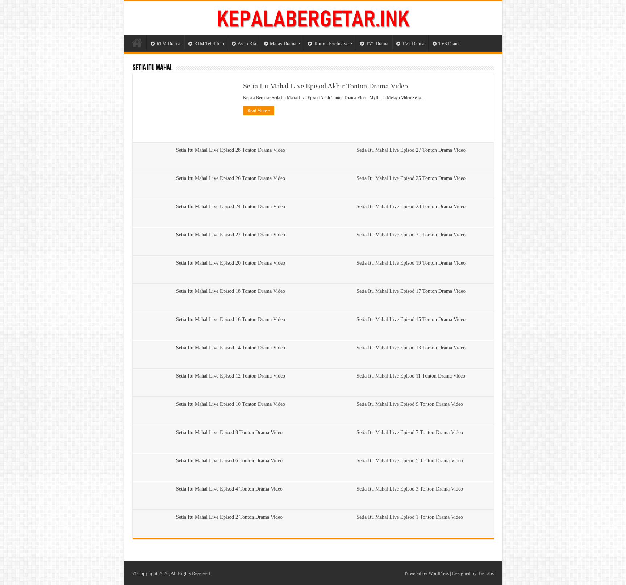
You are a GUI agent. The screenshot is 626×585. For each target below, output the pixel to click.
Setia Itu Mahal (152, 68)
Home (137, 42)
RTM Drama (168, 43)
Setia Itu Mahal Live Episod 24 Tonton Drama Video (230, 206)
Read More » (258, 110)
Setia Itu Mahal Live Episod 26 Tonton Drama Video (230, 178)
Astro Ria (247, 43)
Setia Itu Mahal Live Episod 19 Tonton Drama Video (411, 263)
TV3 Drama (449, 43)
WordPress (439, 573)
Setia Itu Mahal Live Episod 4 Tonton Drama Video (229, 489)
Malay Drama (283, 43)
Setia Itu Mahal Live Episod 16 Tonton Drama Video (230, 319)
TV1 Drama (377, 43)
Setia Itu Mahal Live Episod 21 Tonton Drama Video (411, 234)
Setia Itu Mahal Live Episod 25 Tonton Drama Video (411, 178)
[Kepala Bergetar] (313, 17)
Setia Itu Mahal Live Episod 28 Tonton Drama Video (230, 150)
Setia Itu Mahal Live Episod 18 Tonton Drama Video (230, 291)
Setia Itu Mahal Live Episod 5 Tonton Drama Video (409, 460)
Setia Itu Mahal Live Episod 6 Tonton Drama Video (229, 460)
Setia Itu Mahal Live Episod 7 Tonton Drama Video (409, 432)
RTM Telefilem (209, 43)
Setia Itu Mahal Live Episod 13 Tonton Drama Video (411, 347)
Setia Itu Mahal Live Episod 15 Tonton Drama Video (411, 319)
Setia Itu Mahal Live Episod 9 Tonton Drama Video (409, 404)
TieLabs (486, 573)
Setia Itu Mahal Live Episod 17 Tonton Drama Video (411, 291)
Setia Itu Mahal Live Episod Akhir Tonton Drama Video (325, 86)
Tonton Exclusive (331, 43)
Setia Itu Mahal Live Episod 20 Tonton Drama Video (230, 263)
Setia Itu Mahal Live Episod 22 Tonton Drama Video (230, 234)
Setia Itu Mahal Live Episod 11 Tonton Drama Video (410, 376)
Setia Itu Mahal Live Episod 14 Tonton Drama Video (230, 347)
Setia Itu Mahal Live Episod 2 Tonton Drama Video (229, 517)
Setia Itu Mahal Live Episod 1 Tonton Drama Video (409, 517)
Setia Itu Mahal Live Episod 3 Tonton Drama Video (409, 489)
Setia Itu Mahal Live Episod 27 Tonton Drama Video (411, 150)
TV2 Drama (413, 43)
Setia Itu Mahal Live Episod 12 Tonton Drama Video (230, 376)
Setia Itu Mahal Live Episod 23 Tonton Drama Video (411, 206)
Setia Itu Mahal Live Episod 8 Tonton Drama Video (229, 432)
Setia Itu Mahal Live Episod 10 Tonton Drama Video (230, 404)
